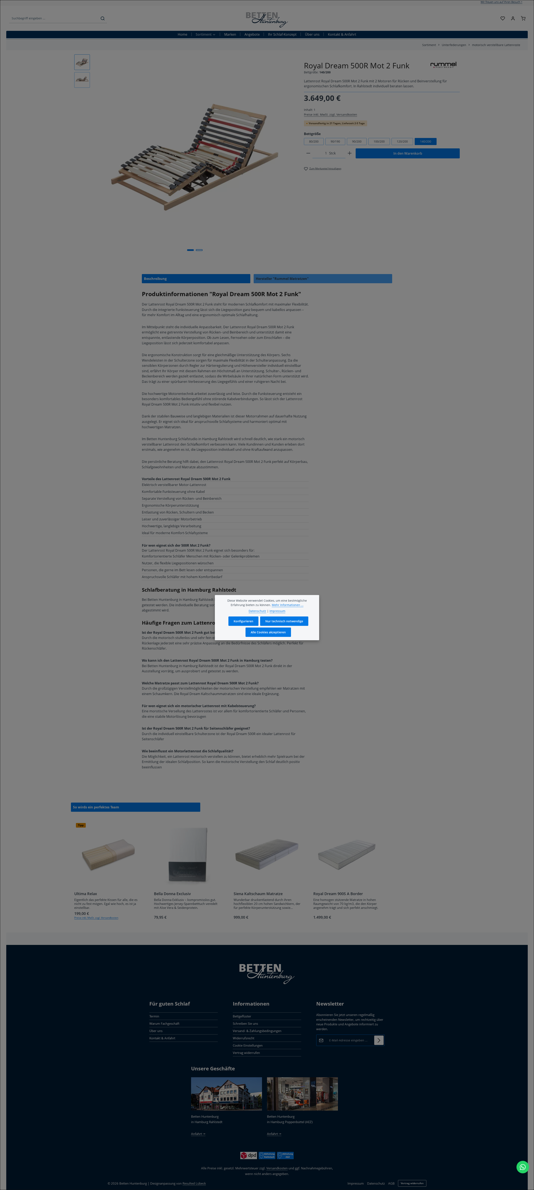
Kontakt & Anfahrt (162, 1038)
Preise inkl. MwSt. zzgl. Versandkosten (330, 114)
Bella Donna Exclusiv (172, 893)
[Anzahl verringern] (308, 153)
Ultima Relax (85, 893)
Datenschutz (376, 1183)
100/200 (379, 141)
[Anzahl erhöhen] (349, 153)
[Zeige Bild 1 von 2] (190, 250)
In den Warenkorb (407, 153)
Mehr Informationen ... (288, 605)
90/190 (335, 141)
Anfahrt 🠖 (198, 1134)
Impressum (356, 1183)
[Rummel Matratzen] (444, 64)
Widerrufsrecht (243, 1038)
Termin (154, 1016)
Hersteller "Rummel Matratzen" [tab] (282, 278)
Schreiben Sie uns (245, 1023)
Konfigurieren (243, 621)
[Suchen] (102, 18)
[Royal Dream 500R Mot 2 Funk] (194, 154)
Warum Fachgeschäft (164, 1023)
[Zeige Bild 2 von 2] (199, 250)
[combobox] (53, 18)
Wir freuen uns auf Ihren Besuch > (501, 2)
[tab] (196, 278)
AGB (391, 1183)
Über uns (155, 1031)
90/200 (356, 141)
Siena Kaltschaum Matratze (258, 893)
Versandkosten (277, 1168)
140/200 (425, 141)
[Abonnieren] (379, 1040)
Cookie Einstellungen (248, 1045)
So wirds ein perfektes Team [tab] (96, 807)
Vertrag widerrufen (246, 1053)
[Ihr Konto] (513, 18)
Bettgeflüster (242, 1016)
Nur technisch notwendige (284, 621)
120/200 (402, 141)
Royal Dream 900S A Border (338, 893)
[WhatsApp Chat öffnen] (522, 1167)
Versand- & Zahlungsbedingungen (257, 1031)
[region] (185, 154)
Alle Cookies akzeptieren (268, 632)
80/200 (314, 141)
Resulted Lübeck (194, 1183)
